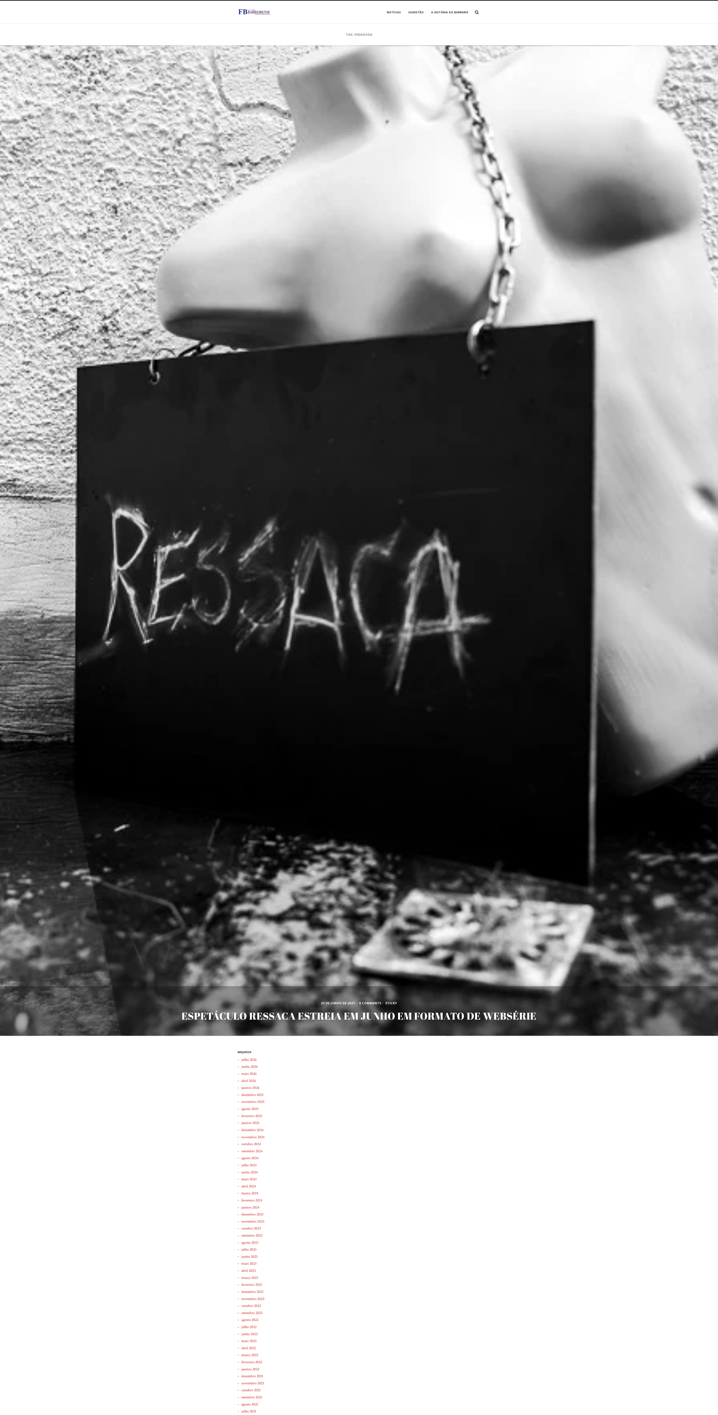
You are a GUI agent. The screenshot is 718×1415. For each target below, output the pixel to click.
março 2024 (249, 1193)
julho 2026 (249, 1059)
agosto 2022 (249, 1319)
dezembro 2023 (252, 1214)
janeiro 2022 (250, 1369)
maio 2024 (249, 1179)
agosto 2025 (249, 1108)
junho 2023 (249, 1256)
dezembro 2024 (252, 1130)
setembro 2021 (251, 1397)
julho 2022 (249, 1326)
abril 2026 (248, 1080)
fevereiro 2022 (251, 1362)
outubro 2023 (251, 1228)
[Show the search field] (477, 12)
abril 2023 (248, 1270)
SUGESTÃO (416, 12)
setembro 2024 (252, 1151)
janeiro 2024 (250, 1207)
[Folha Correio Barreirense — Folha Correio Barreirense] (254, 12)
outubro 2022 (251, 1305)
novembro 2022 (252, 1298)
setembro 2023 (252, 1235)
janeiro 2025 (250, 1122)
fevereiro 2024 (251, 1200)
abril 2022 (248, 1348)
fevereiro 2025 (251, 1116)
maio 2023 (249, 1263)
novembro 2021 (252, 1383)
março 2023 (249, 1277)
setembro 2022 (252, 1312)
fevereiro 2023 (251, 1284)
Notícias (394, 12)
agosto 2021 (249, 1404)
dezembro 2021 (252, 1376)
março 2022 (249, 1355)
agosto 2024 (249, 1158)
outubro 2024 (251, 1144)
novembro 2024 (252, 1137)
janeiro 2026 (250, 1087)
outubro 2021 (250, 1390)
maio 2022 (249, 1341)
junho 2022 (249, 1334)
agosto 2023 (249, 1242)
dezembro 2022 (252, 1291)
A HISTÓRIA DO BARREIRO (449, 12)
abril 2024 (248, 1186)
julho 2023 (249, 1249)
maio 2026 (249, 1073)
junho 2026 (249, 1066)
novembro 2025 (252, 1101)
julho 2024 (249, 1165)
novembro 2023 (252, 1221)
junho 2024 (249, 1172)
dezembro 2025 (252, 1094)
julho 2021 (248, 1411)
